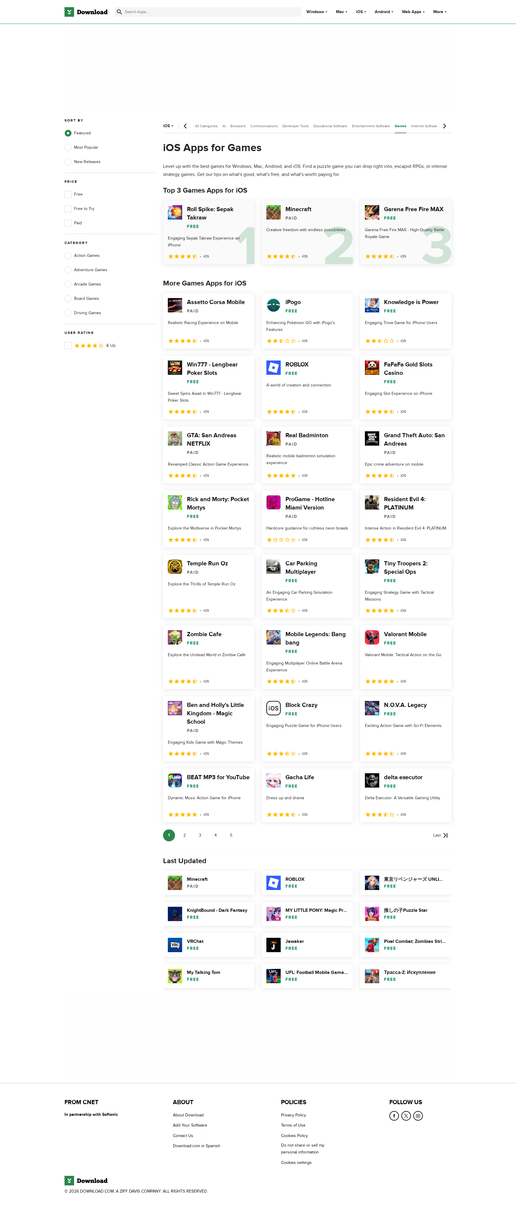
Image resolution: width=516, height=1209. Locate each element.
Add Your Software (190, 1125)
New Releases (87, 161)
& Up (111, 345)
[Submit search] (119, 12)
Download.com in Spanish (196, 1145)
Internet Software (425, 126)
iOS (359, 12)
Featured (82, 133)
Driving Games (87, 312)
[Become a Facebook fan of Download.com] (394, 1116)
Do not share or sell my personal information (302, 1149)
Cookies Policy (294, 1135)
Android (382, 12)
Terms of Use (293, 1125)
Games (400, 126)
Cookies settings (296, 1162)
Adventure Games (91, 269)
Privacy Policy (293, 1115)
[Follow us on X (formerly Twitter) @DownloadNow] (406, 1116)
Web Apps (411, 12)
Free (78, 194)
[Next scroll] (444, 126)
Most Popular (86, 147)
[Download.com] (86, 12)
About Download (188, 1115)
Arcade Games (87, 284)
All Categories (206, 126)
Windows (315, 12)
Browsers (238, 126)
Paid (78, 222)
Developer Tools (295, 126)
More (438, 11)
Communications (264, 126)
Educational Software (330, 126)
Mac (340, 12)
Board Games (86, 298)
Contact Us (183, 1135)
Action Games (87, 255)
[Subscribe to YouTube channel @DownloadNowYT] (418, 1116)
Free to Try (84, 208)
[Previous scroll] (185, 126)
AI (224, 126)
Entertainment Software (371, 126)
